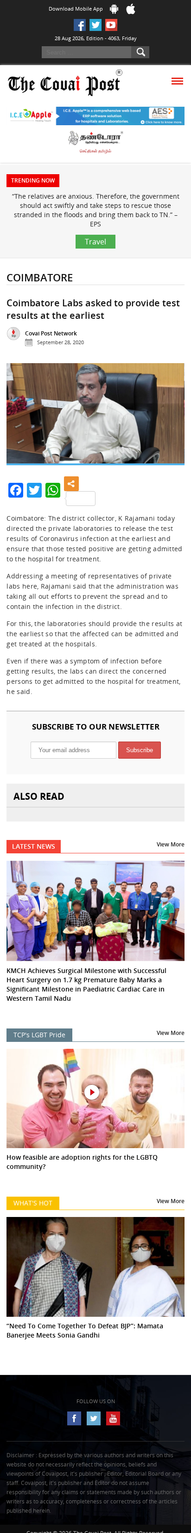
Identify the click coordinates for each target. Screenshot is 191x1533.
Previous (21, 418)
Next (170, 418)
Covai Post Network (51, 333)
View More (171, 844)
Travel (95, 242)
